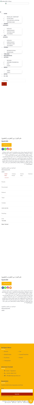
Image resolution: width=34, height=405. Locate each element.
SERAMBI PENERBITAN (13, 62)
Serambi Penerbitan (23, 354)
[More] (10, 287)
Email (2, 388)
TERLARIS (6, 54)
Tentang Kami (11, 22)
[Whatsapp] (5, 287)
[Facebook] (3, 287)
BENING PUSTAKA (5, 24)
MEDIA (5, 67)
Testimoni (10, 33)
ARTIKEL (6, 57)
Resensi (21, 357)
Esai (20, 351)
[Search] (4, 84)
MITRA (5, 74)
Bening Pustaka (7, 354)
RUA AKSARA (5, 36)
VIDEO (8, 72)
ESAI (8, 64)
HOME (5, 13)
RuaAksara (10, 52)
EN (7, 76)
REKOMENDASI (8, 55)
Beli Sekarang (7, 283)
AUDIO (8, 70)
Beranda (6, 351)
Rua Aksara (6, 357)
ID (4, 76)
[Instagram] (7, 287)
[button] (3, 12)
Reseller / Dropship (13, 17)
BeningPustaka (11, 50)
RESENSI (9, 60)
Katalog (9, 28)
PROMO (6, 47)
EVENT (8, 65)
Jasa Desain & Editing (13, 20)
